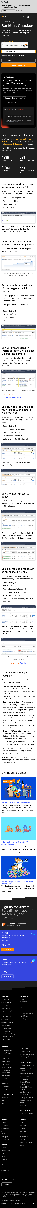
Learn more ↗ (6, 940)
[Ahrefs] (5, 16)
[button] (23, 17)
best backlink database (13, 144)
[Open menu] (34, 16)
